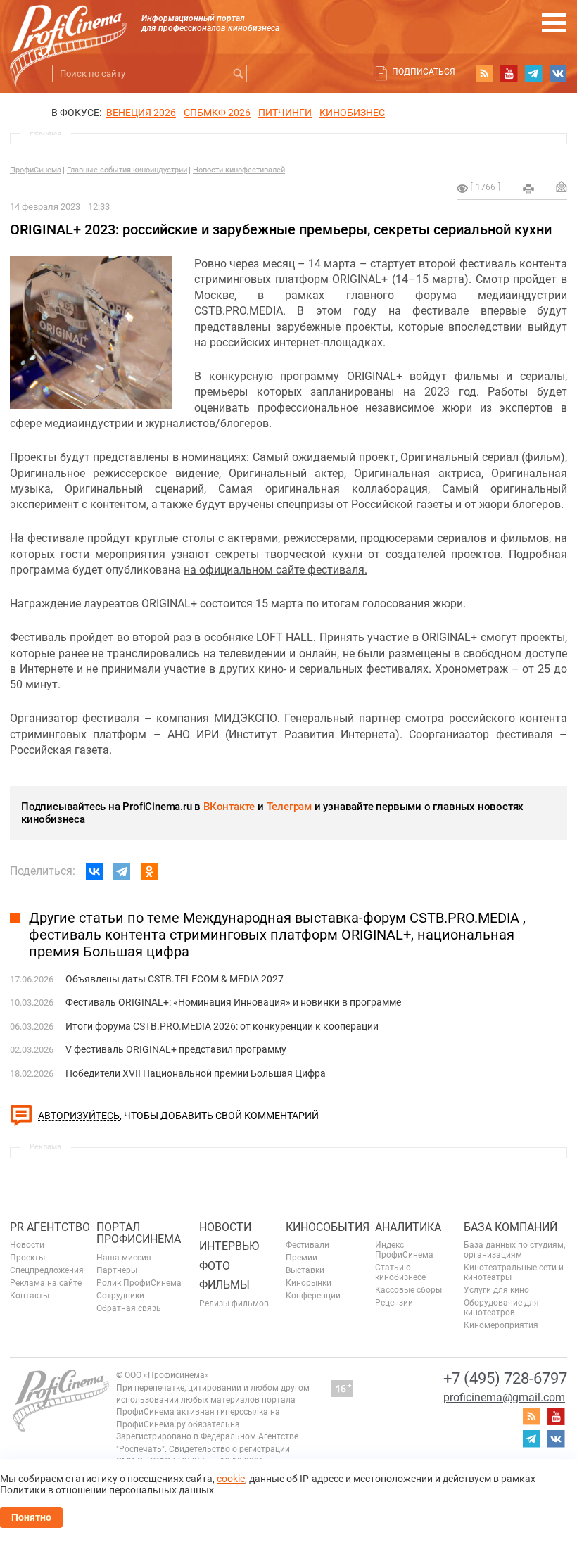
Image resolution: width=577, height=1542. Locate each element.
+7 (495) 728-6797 (505, 1378)
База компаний (510, 1227)
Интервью (229, 1246)
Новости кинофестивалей (239, 170)
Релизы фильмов (234, 1303)
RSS (484, 73)
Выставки (305, 1270)
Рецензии (394, 1303)
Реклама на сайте (46, 1283)
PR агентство (50, 1227)
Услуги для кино (496, 1290)
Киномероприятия (501, 1325)
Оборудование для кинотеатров (501, 1307)
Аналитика (408, 1227)
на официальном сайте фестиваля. (275, 569)
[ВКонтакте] (94, 871)
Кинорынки (308, 1283)
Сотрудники (120, 1296)
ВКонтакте (229, 806)
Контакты (29, 1296)
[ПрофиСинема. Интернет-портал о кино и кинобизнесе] (68, 29)
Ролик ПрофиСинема (139, 1283)
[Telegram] (121, 871)
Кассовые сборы (408, 1290)
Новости (27, 1245)
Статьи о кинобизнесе (400, 1272)
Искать (238, 73)
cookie (231, 1478)
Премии (301, 1258)
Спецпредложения (47, 1270)
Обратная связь (128, 1308)
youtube (508, 73)
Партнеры (116, 1270)
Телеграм (289, 806)
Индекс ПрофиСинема (404, 1250)
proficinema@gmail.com (504, 1397)
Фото (214, 1265)
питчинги (285, 112)
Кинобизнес (352, 112)
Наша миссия (123, 1258)
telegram (533, 73)
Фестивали (307, 1245)
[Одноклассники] (149, 871)
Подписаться (423, 72)
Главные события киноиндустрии (127, 170)
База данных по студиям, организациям (514, 1250)
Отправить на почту (561, 186)
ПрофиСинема (35, 170)
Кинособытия (327, 1227)
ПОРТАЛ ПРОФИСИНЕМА (138, 1233)
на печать (528, 188)
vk (558, 73)
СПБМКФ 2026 (217, 112)
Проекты (27, 1258)
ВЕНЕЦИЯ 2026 (141, 112)
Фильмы (224, 1284)
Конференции (313, 1296)
